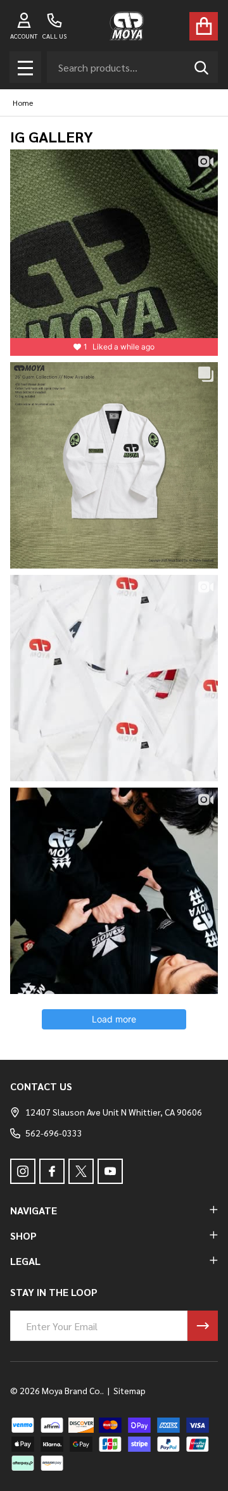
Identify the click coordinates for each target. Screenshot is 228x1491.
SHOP (23, 1235)
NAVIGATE (33, 1210)
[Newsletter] (202, 1326)
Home (23, 103)
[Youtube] (110, 1171)
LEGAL (25, 1261)
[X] (81, 1171)
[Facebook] (51, 1171)
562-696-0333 (53, 1132)
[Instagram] (22, 1171)
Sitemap (129, 1390)
